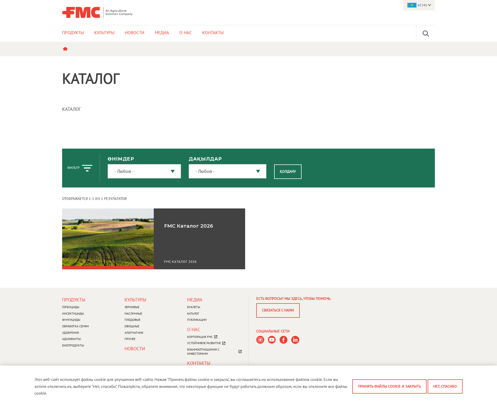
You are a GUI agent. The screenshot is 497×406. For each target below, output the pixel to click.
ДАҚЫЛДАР (205, 159)
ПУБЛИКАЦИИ (197, 320)
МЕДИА (194, 300)
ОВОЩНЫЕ (132, 326)
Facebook (284, 340)
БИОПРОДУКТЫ (73, 345)
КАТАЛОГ (193, 313)
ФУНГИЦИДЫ (71, 320)
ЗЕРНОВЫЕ (132, 307)
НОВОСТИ (135, 349)
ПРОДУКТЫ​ (73, 300)
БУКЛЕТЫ (193, 307)
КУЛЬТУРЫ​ (135, 300)
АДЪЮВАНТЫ (71, 339)
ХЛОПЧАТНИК (134, 333)
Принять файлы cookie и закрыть (389, 386)
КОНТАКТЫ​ (198, 363)
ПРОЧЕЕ (130, 339)
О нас (193, 329)
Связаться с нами (278, 310)
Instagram (260, 340)
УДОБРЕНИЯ (70, 333)
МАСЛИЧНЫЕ (133, 313)
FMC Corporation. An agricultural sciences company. (97, 12)
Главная (66, 49)
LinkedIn (295, 340)
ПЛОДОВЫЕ (132, 320)
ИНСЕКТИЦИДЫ (73, 313)
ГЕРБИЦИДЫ (70, 307)
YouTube (272, 340)
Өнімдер (121, 159)
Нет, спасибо (445, 386)
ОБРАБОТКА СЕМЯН (75, 326)
